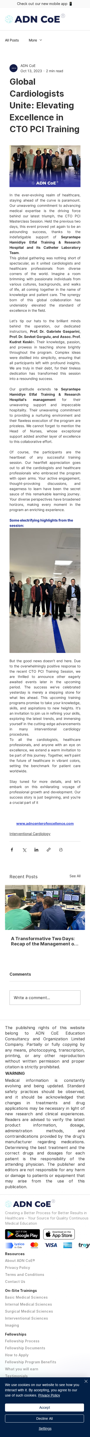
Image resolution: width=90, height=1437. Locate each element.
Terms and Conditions (24, 1274)
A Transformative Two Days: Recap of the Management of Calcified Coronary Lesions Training (43, 941)
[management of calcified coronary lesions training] (45, 907)
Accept (44, 1408)
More (33, 40)
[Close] (83, 1384)
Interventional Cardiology (30, 834)
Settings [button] (45, 1429)
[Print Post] (60, 849)
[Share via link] (48, 849)
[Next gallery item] (75, 590)
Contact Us (15, 1281)
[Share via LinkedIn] (36, 849)
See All (75, 876)
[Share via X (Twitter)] (24, 849)
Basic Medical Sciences (26, 1297)
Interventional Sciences (26, 1318)
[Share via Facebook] (12, 849)
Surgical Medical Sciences (29, 1311)
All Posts (12, 40)
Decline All (44, 1419)
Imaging (12, 1325)
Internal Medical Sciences (28, 1304)
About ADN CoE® (20, 1260)
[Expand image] (45, 590)
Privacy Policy (17, 1267)
